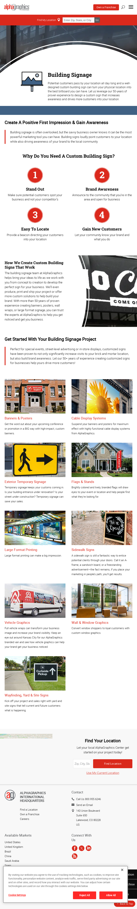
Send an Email (84, 805)
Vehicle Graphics (17, 622)
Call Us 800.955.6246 (88, 799)
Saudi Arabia (12, 860)
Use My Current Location (102, 773)
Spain (8, 865)
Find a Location (29, 809)
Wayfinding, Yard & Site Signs (27, 695)
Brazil (8, 851)
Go (97, 20)
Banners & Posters (18, 418)
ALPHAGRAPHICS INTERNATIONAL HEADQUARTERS (33, 797)
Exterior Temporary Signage (25, 481)
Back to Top (126, 903)
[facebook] (75, 848)
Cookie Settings (17, 895)
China (8, 856)
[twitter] (81, 848)
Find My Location (46, 20)
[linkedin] (88, 848)
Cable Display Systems (89, 418)
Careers (24, 819)
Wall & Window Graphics (90, 622)
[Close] (122, 870)
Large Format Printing (21, 549)
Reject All (84, 895)
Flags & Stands (83, 481)
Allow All (111, 895)
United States (13, 842)
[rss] (75, 856)
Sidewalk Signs (83, 549)
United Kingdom (14, 847)
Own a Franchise (106, 7)
